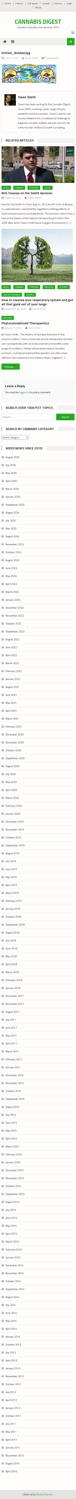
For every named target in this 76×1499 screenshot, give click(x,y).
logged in (24, 392)
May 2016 (11, 1130)
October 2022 (13, 623)
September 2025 (15, 505)
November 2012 (15, 1376)
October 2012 (13, 1384)
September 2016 (15, 1099)
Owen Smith (32, 58)
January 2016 (13, 1162)
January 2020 (13, 814)
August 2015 (12, 1202)
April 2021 (11, 711)
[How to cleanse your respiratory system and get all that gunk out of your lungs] (37, 255)
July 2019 (11, 861)
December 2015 (15, 1170)
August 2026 (12, 457)
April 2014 (11, 1329)
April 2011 (11, 1440)
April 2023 (11, 584)
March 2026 (12, 489)
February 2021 (14, 726)
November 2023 (15, 544)
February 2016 (14, 1154)
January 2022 (13, 679)
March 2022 (12, 663)
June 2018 (11, 948)
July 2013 (11, 1352)
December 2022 (15, 608)
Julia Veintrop (39, 309)
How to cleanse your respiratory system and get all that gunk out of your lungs (37, 302)
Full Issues (33, 3)
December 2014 (15, 1265)
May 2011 (11, 1432)
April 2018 (11, 964)
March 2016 (12, 1146)
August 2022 (12, 639)
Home (8, 3)
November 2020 (15, 742)
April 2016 (11, 1138)
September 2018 (15, 924)
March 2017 (12, 1051)
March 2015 (12, 1241)
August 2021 (12, 687)
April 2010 (11, 1471)
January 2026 (13, 497)
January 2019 (13, 909)
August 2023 (12, 560)
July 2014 (11, 1305)
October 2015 (13, 1186)
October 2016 (13, 1091)
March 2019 (12, 893)
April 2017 (11, 1043)
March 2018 (12, 972)
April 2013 (11, 1360)
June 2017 (11, 1027)
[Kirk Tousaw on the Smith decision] (37, 164)
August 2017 (12, 1012)
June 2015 (11, 1218)
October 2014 (13, 1281)
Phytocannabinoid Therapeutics (25, 323)
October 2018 (13, 917)
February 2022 (14, 671)
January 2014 (13, 1337)
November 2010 (15, 1455)
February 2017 (14, 1059)
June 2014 (11, 1313)
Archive (7, 318)
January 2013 (13, 1368)
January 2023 (13, 600)
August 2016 (12, 1107)
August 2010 (12, 1463)
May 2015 (11, 1226)
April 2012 (11, 1400)
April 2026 (11, 481)
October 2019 (13, 837)
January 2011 (13, 1447)
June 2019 (11, 869)
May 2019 (11, 877)
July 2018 (11, 940)
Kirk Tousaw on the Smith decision (26, 193)
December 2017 (15, 996)
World (38, 7)
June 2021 (11, 695)
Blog (6, 187)
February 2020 (14, 806)
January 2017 (13, 1067)
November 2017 (15, 1004)
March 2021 (12, 718)
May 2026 (11, 473)
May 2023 (11, 576)
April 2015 (11, 1234)
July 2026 (11, 465)
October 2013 (13, 1344)
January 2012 (13, 1408)
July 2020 (11, 774)
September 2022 (15, 631)
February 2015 (14, 1249)
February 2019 (14, 901)
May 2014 (11, 1321)
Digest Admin (34, 198)
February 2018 (14, 980)
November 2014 (15, 1273)
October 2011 (13, 1416)
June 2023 (11, 568)
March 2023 (12, 592)
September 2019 (15, 845)
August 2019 (12, 853)
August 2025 (12, 512)
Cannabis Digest (38, 21)
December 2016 (15, 1075)
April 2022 (11, 655)
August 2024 (12, 536)
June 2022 (11, 647)
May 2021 (11, 703)
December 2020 (15, 734)
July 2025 (11, 520)
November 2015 (15, 1178)
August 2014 (12, 1297)
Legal (69, 3)
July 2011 (11, 1424)
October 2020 (13, 750)
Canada (45, 3)
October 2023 (13, 552)
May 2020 (11, 782)
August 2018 (12, 932)
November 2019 (15, 829)
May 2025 (11, 528)
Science (58, 3)
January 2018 (13, 988)
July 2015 (11, 1210)
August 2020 (12, 766)
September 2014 (15, 1289)
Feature (19, 3)
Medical (48, 287)
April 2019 (11, 885)
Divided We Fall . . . (13, 367)
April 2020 (11, 790)
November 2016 (15, 1083)
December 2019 (15, 821)
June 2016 (11, 1123)
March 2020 (12, 798)
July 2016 (11, 1115)
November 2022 (15, 615)
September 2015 (15, 1194)
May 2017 (11, 1035)
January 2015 (13, 1257)
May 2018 (11, 956)
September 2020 (15, 758)
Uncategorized (11, 294)
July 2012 (11, 1392)
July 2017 (11, 1020)
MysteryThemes (44, 1494)
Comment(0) (52, 58)
